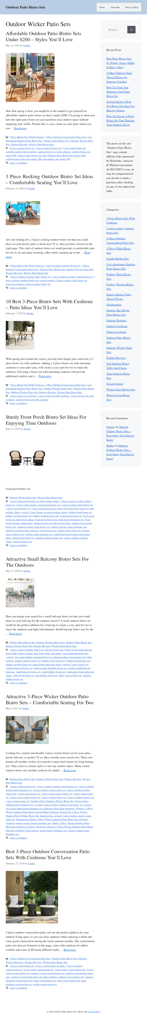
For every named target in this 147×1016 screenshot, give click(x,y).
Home (102, 7)
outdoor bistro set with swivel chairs (52, 523)
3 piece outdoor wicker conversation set (72, 276)
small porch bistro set (23, 538)
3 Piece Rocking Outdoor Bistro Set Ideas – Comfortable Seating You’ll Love (49, 179)
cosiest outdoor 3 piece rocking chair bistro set (63, 280)
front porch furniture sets (71, 519)
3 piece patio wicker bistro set (56, 793)
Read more (20, 128)
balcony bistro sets (54, 649)
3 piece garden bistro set (22, 148)
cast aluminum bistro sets (75, 653)
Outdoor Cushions (116, 326)
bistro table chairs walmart (19, 653)
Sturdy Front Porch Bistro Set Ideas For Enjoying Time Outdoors (46, 419)
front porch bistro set (71, 515)
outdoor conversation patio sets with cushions (34, 977)
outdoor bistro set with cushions (54, 151)
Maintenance (113, 304)
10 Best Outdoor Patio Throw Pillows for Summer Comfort (119, 77)
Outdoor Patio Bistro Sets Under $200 (67, 155)
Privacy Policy (131, 7)
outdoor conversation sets (71, 977)
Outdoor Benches (116, 320)
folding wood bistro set (80, 512)
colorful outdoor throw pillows (21, 151)
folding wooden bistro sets (46, 515)
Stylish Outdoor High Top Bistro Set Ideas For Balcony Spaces (120, 106)
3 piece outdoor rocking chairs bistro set (30, 276)
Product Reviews (19, 144)
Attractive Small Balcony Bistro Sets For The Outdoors (47, 561)
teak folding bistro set (46, 675)
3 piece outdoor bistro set (48, 148)
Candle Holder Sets (117, 258)
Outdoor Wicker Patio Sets (80, 269)
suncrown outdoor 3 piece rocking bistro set (28, 284)
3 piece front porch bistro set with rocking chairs (34, 501)
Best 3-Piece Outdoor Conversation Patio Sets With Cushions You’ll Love (48, 854)
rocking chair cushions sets (39, 534)
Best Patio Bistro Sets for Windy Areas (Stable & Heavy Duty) (120, 63)
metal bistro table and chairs (47, 664)
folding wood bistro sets (78, 660)
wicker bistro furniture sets (53, 830)
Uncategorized (114, 384)
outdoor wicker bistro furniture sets (33, 823)
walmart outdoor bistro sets (49, 538)
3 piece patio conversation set (38, 969)
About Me (115, 7)
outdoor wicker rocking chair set (22, 530)
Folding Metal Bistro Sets (22, 642)
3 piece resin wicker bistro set (25, 797)
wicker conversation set (45, 984)
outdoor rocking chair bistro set (33, 527)
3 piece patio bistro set (74, 148)
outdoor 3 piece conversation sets (48, 973)
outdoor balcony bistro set (19, 668)
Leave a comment (18, 162)
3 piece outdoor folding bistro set (26, 649)
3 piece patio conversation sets (69, 969)
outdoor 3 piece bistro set (75, 664)
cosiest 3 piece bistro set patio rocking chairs (44, 512)
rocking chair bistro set (69, 530)
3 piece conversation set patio (50, 966)
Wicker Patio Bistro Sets (41, 144)
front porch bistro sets (46, 519)
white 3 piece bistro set (70, 675)
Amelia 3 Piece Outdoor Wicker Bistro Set (52, 801)
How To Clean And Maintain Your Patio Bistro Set (118, 91)
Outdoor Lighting (116, 332)
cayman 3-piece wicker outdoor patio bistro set (58, 804)
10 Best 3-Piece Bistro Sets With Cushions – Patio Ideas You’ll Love (49, 304)
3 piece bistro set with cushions (53, 396)
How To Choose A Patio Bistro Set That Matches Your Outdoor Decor (120, 120)
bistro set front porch (67, 508)
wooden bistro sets (22, 541)
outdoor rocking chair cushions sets (69, 527)
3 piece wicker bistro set (43, 508)
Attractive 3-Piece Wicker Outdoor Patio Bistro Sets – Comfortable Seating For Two (49, 699)
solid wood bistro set (23, 675)
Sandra (110, 427)
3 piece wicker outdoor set (80, 797)
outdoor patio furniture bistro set (50, 668)
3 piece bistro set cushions (23, 396)
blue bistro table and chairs (47, 653)
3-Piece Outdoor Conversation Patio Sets (65, 137)
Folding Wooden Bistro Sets (58, 388)
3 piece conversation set (22, 966)
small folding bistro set (53, 671)
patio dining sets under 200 (56, 159)
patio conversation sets (68, 980)
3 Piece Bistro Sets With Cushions (27, 137)
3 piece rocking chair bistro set (77, 505)
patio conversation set (45, 980)
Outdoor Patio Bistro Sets (25, 7)
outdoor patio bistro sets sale (32, 155)
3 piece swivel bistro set (18, 508)
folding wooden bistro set (18, 515)
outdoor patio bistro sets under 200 (23, 159)
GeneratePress (94, 1011)
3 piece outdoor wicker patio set (49, 790)
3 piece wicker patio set (18, 801)
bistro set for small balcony (78, 649)
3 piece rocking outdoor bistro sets (63, 265)
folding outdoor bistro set (28, 660)
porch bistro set (48, 530)
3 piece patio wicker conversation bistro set (38, 505)
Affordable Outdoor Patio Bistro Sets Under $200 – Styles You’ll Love (43, 36)
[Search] (131, 29)
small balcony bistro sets (28, 671)
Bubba (110, 445)
